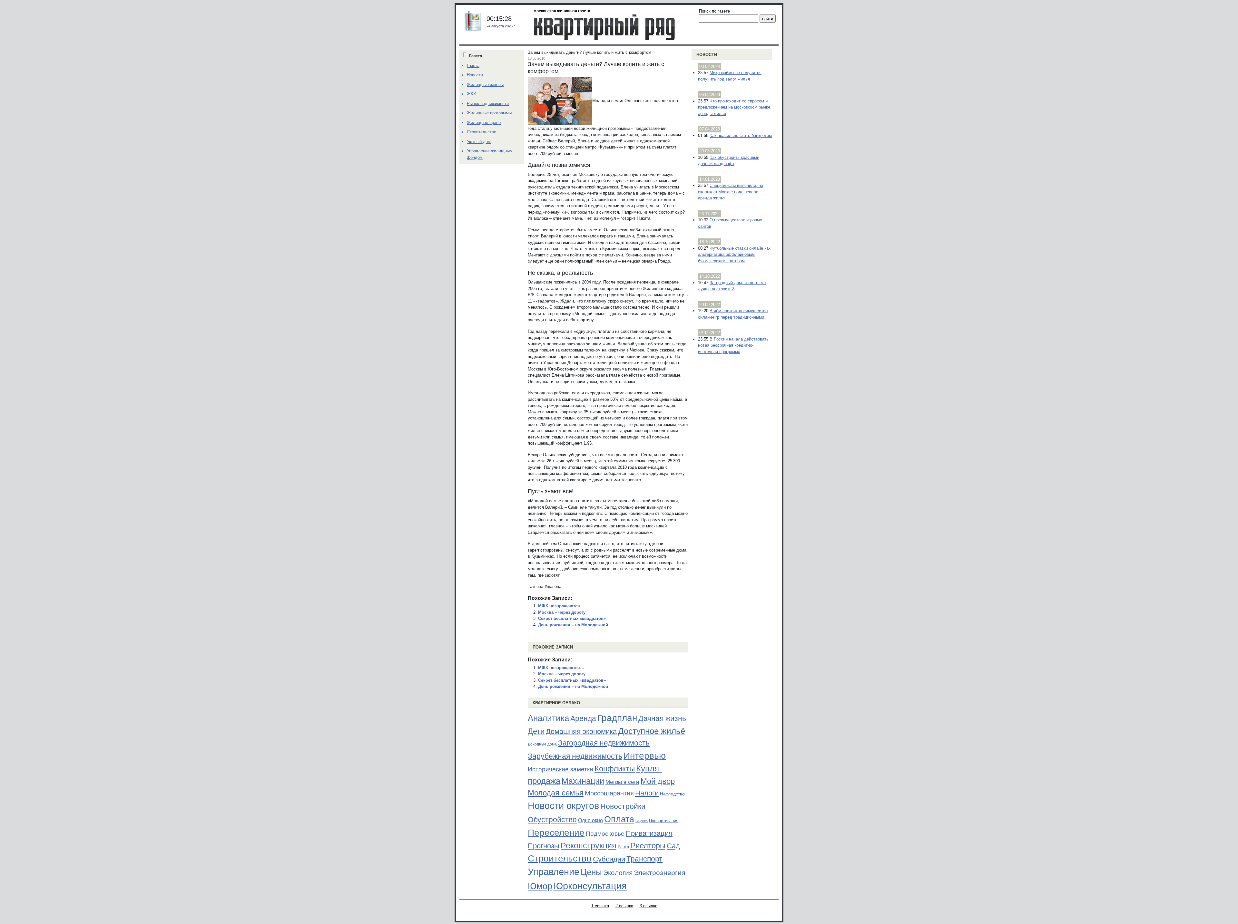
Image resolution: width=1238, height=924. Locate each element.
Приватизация (649, 833)
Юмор (540, 886)
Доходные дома (542, 744)
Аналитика (548, 718)
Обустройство (552, 819)
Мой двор (658, 781)
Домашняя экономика (581, 731)
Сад (673, 846)
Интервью (645, 755)
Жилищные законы (485, 84)
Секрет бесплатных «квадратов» (572, 618)
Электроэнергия (659, 873)
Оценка (641, 821)
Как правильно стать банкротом (741, 135)
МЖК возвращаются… (561, 605)
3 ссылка (648, 905)
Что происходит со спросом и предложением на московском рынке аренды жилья (734, 107)
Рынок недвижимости (488, 103)
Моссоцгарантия (609, 793)
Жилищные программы (489, 113)
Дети (536, 731)
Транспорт (644, 859)
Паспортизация (663, 820)
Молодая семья (556, 793)
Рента (623, 846)
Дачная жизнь (662, 718)
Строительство (560, 858)
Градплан (617, 718)
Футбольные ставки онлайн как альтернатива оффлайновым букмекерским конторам (734, 254)
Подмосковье (605, 833)
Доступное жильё (651, 731)
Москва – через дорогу (561, 612)
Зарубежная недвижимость (575, 756)
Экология (618, 872)
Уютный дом (479, 141)
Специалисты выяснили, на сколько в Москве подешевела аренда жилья (730, 191)
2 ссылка (624, 905)
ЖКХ (471, 93)
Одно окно (590, 820)
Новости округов (563, 805)
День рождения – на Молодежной (573, 624)
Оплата (619, 819)
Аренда (583, 718)
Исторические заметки (560, 769)
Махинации (583, 781)
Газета (473, 65)
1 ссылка (600, 905)
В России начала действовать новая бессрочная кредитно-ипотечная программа (733, 345)
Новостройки (622, 806)
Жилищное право (484, 122)
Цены (591, 872)
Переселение (556, 833)
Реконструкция (588, 845)
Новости (706, 54)
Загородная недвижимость (604, 743)
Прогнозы (543, 846)
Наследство (672, 793)
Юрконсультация (590, 886)
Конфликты (614, 769)
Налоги (647, 793)
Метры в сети (622, 782)
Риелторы (647, 845)
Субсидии (609, 859)
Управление (553, 872)
